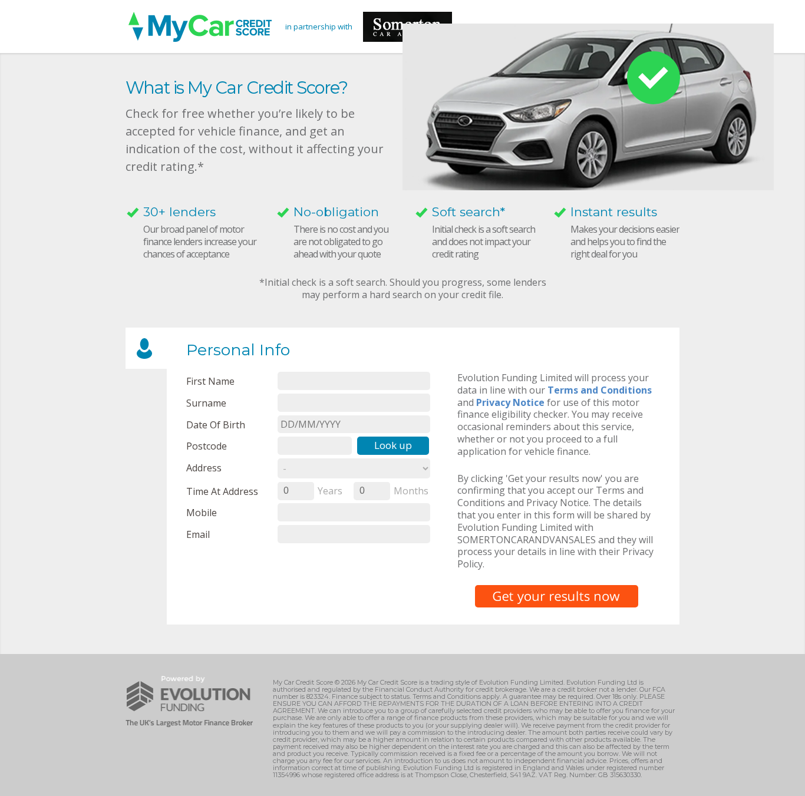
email (198, 534)
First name (210, 381)
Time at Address (222, 491)
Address (204, 467)
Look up (393, 445)
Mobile (201, 512)
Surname (206, 403)
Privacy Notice (510, 402)
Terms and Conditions (599, 390)
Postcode (206, 446)
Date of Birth (215, 424)
